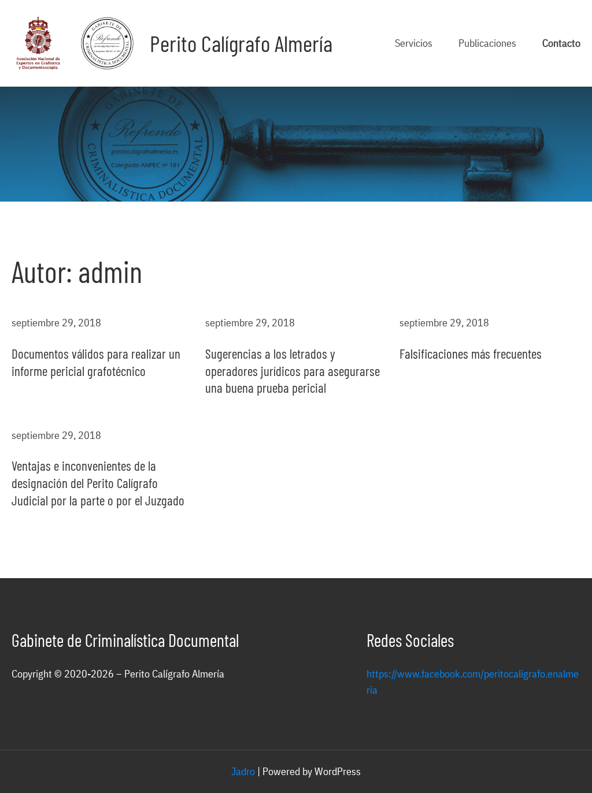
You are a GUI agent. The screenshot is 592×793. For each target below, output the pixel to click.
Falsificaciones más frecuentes (470, 353)
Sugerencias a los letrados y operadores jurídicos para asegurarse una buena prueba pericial (292, 370)
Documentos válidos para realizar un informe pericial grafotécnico (96, 362)
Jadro (243, 771)
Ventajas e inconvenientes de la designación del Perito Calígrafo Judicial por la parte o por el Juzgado (98, 482)
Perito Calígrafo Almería (241, 43)
